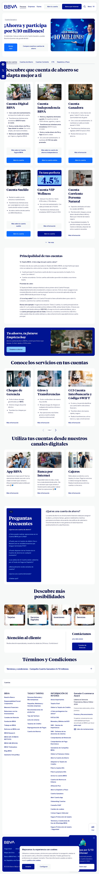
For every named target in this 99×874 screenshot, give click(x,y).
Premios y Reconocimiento (83, 714)
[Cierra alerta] (94, 838)
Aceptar (28, 866)
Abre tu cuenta (52, 6)
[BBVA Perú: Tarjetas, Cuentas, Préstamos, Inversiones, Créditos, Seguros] (10, 7)
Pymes (39, 6)
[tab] (10, 62)
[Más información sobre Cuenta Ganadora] (80, 92)
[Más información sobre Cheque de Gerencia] (19, 379)
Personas (23, 6)
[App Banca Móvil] (19, 460)
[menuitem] (3, 64)
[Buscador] (85, 7)
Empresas (31, 6)
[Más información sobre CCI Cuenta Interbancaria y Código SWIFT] (80, 379)
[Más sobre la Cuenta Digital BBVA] (19, 92)
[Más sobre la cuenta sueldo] (19, 178)
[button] (72, 6)
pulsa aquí (77, 725)
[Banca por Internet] (49, 460)
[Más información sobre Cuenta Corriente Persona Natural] (80, 178)
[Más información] (49, 178)
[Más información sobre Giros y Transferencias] (49, 379)
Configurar (44, 866)
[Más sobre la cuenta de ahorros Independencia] (49, 92)
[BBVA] (9, 842)
